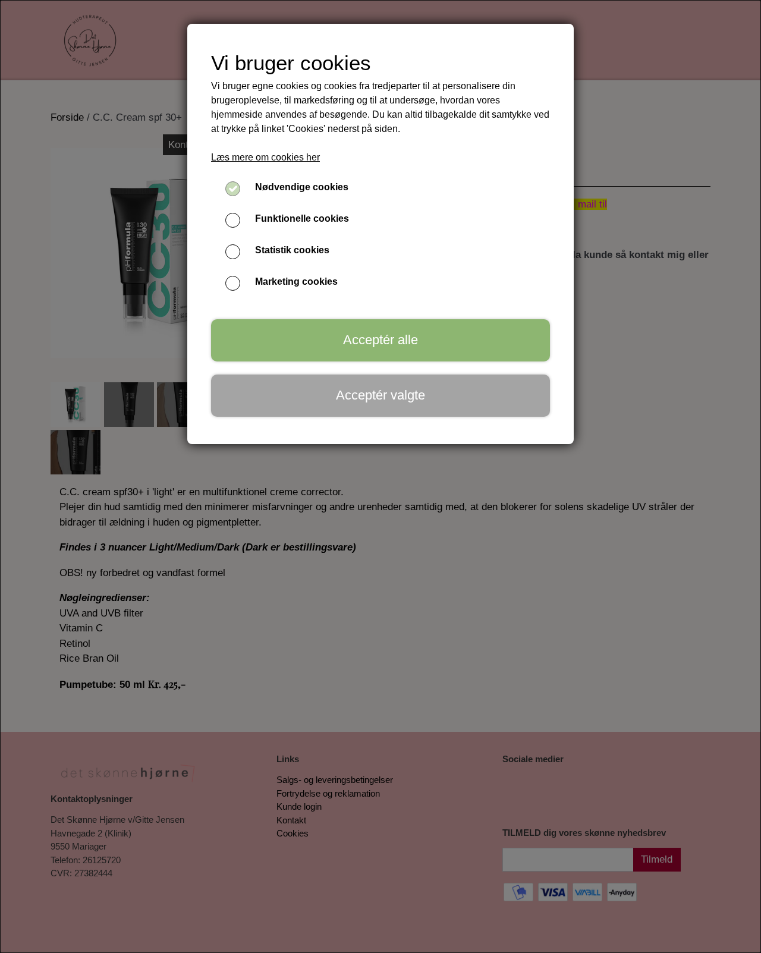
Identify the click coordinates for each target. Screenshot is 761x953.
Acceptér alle (380, 339)
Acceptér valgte (380, 395)
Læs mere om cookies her (265, 157)
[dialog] (380, 476)
